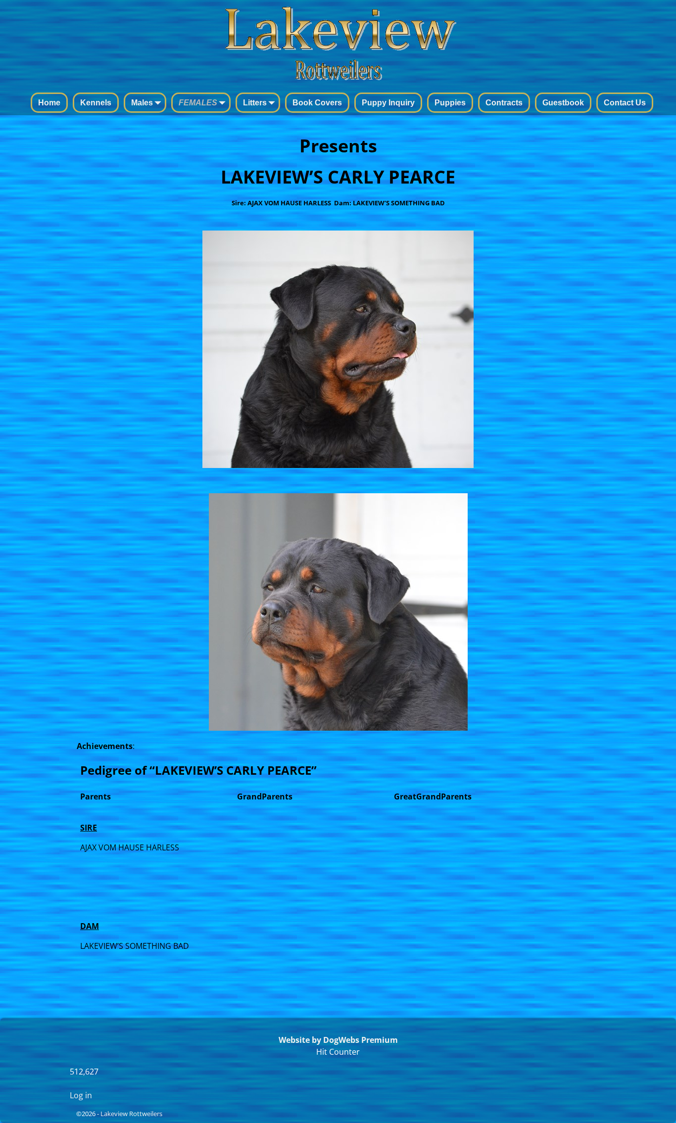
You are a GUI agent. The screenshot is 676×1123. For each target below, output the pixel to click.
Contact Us (625, 102)
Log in (81, 1095)
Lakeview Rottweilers (131, 1113)
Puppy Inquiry (388, 102)
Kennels (95, 102)
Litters (255, 102)
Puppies (450, 102)
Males (142, 102)
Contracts (504, 102)
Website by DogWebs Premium (338, 1039)
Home (49, 102)
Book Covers (317, 102)
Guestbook (563, 102)
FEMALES (198, 102)
